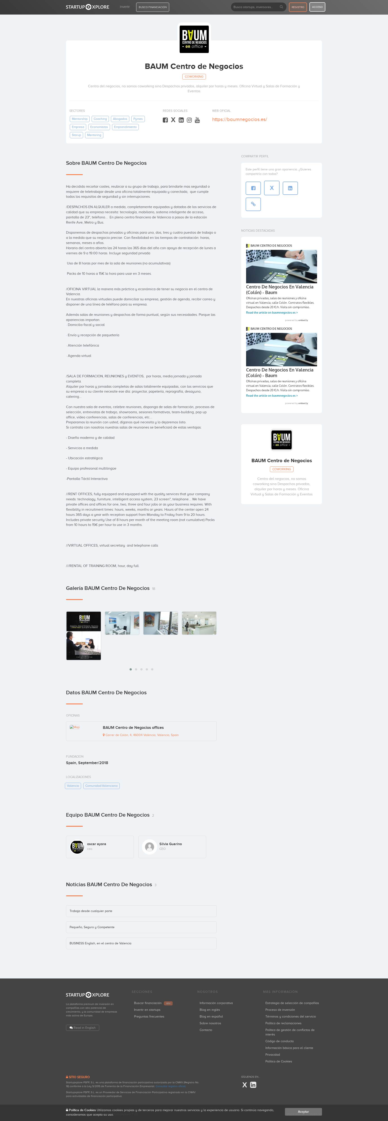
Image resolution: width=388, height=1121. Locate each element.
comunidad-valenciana (101, 785)
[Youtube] (197, 120)
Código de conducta (279, 1041)
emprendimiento (125, 127)
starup (76, 135)
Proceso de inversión (280, 1009)
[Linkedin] (181, 120)
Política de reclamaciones (283, 1023)
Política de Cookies (278, 1061)
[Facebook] (165, 120)
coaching (100, 119)
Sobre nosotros (210, 1023)
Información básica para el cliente (289, 1048)
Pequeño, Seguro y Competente (92, 927)
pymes (138, 119)
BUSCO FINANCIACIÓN (153, 7)
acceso (317, 7)
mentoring (94, 135)
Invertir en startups (147, 1009)
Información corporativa (216, 1003)
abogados (120, 119)
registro (298, 7)
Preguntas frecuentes (149, 1016)
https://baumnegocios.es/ (239, 119)
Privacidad (272, 1054)
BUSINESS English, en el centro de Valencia (100, 943)
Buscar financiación (152, 1003)
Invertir (125, 7)
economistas (99, 127)
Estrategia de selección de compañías (292, 1003)
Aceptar (303, 1112)
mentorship (80, 119)
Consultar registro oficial (170, 1086)
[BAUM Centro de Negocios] (83, 635)
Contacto (206, 1030)
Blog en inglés (210, 1009)
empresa (78, 127)
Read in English (85, 1027)
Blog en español (211, 1016)
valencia (73, 785)
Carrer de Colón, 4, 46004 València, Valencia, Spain (142, 735)
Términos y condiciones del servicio (290, 1016)
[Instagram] (189, 120)
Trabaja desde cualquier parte (91, 911)
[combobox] (259, 7)
